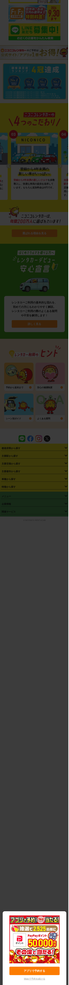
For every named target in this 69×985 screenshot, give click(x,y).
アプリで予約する (34, 970)
